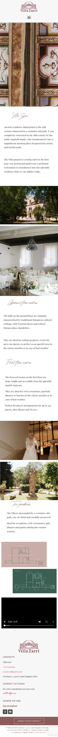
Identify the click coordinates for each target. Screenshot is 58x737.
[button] (29, 17)
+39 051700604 (9, 667)
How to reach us (10, 705)
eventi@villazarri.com (12, 671)
